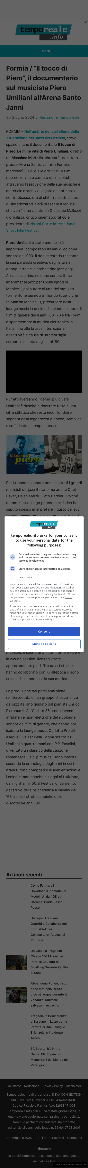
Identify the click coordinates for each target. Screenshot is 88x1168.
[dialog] (44, 584)
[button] (44, 577)
